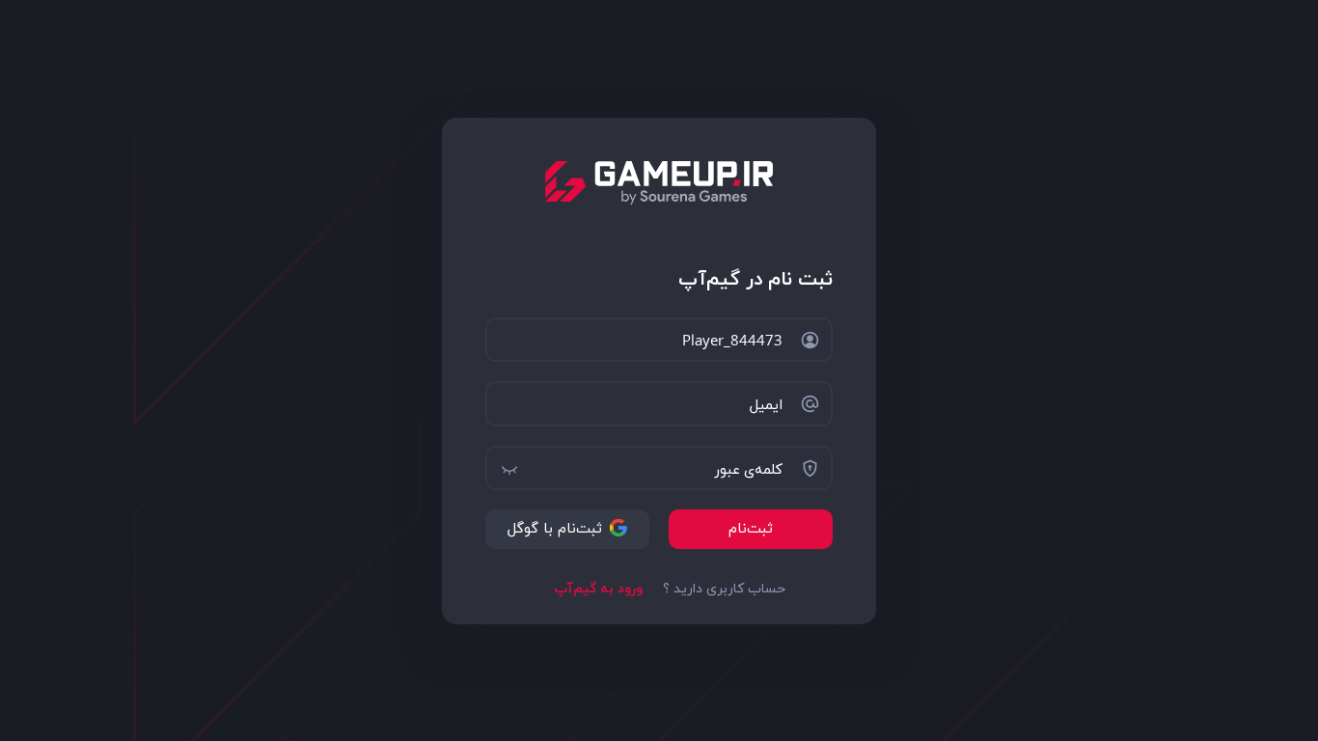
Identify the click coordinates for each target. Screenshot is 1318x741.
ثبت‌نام (750, 529)
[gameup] (659, 183)
